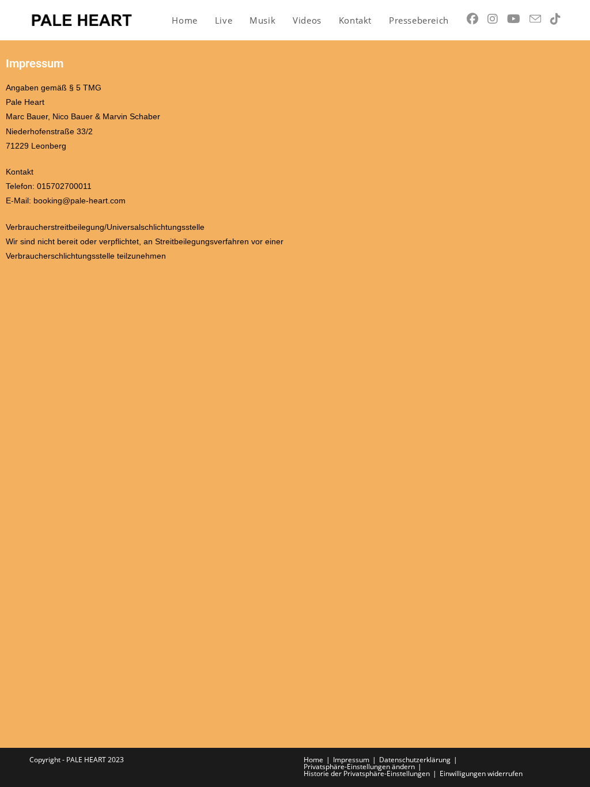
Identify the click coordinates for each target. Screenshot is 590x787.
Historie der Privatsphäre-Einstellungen (367, 773)
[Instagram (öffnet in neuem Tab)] (492, 19)
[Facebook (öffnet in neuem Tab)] (472, 19)
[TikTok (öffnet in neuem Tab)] (555, 19)
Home (313, 760)
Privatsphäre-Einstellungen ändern (359, 766)
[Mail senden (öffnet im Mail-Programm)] (535, 19)
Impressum (351, 760)
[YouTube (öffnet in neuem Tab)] (513, 19)
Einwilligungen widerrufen (481, 773)
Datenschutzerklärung (415, 760)
